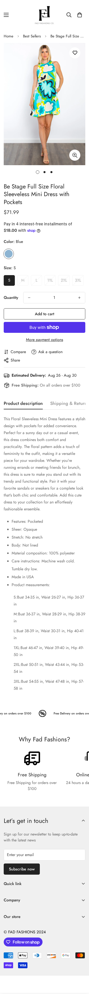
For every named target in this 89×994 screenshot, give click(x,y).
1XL (50, 280)
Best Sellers (32, 36)
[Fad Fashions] (44, 15)
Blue (9, 254)
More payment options (44, 339)
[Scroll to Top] (80, 968)
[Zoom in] (74, 155)
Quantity (11, 297)
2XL (64, 280)
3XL (78, 280)
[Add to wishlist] (74, 52)
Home (8, 36)
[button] (79, 15)
